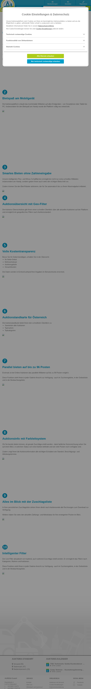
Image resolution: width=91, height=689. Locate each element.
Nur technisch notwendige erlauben (45, 61)
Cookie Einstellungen (44, 29)
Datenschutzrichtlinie (46, 26)
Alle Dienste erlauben (45, 56)
